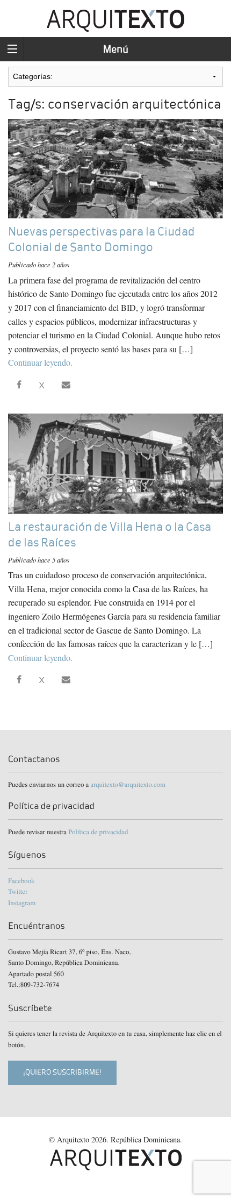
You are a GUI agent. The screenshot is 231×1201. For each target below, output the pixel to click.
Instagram (21, 902)
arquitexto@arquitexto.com (127, 784)
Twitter (17, 891)
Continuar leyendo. (40, 362)
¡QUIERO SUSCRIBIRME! (62, 1072)
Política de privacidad (98, 831)
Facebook (21, 880)
